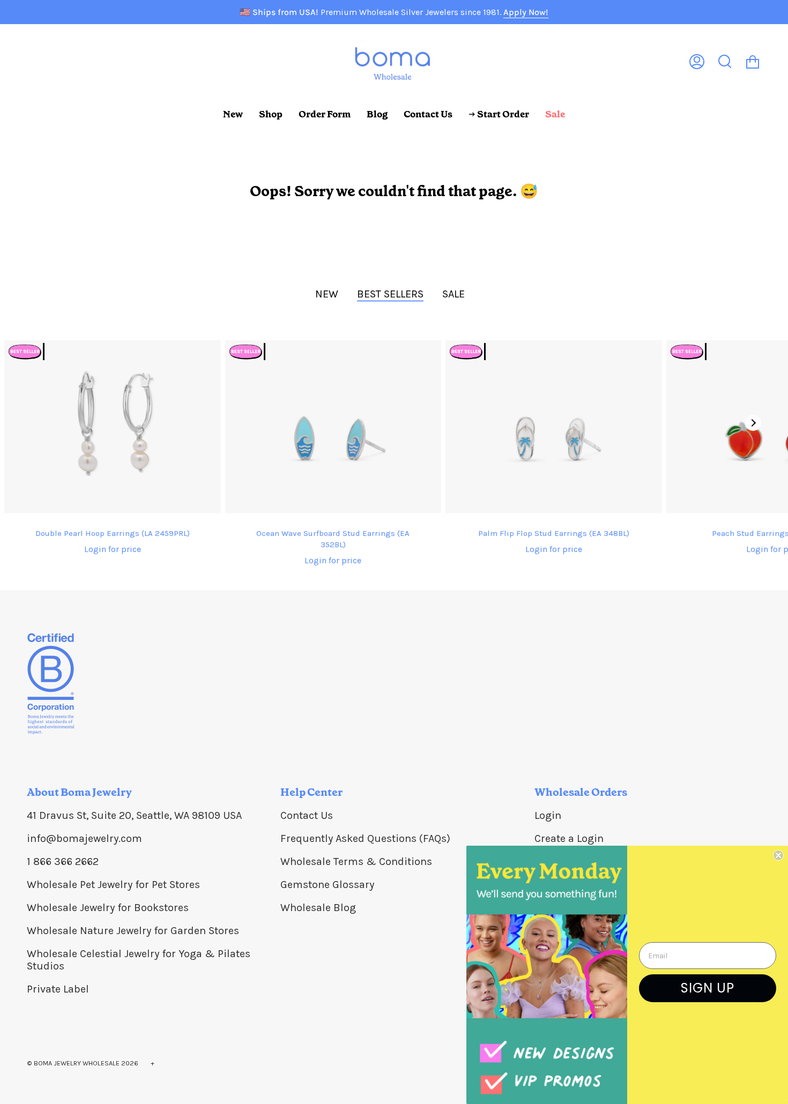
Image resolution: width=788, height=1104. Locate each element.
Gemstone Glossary (327, 884)
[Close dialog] (778, 855)
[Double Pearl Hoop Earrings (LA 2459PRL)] (112, 426)
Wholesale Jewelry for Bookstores (108, 907)
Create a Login (569, 838)
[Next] (753, 423)
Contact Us (306, 815)
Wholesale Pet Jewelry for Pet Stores (113, 884)
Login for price (112, 549)
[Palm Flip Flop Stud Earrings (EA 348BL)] (553, 426)
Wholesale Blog (318, 907)
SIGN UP (707, 988)
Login (547, 815)
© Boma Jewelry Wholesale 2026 (82, 1063)
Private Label (58, 989)
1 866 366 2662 (63, 861)
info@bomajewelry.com (84, 838)
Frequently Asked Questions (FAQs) (365, 838)
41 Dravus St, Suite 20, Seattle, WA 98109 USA (134, 815)
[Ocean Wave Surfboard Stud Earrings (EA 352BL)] (333, 426)
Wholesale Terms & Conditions (356, 861)
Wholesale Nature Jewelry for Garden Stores (133, 930)
